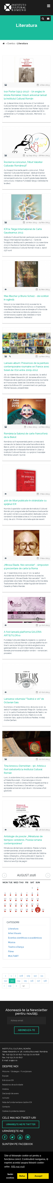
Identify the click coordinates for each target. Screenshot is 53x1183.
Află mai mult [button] (18, 1166)
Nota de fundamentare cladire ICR (17, 1102)
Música (11, 942)
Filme (11, 951)
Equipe (5, 1076)
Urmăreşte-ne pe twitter (20, 1124)
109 (28, 976)
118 (45, 981)
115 (25, 981)
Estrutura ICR (8, 1080)
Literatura (13, 929)
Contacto (6, 1107)
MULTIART (13, 956)
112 (5, 981)
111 (41, 976)
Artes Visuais (14, 933)
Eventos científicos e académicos (25, 938)
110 (35, 976)
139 (9, 986)
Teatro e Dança (16, 947)
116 (31, 981)
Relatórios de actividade (12, 1085)
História (5, 1089)
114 (18, 981)
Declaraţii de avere (10, 1093)
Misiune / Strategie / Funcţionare (17, 1071)
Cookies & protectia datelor (13, 1111)
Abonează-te (26, 1030)
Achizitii (5, 1098)
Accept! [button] (38, 1176)
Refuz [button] (22, 1176)
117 (38, 981)
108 (21, 976)
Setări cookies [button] (10, 1176)
